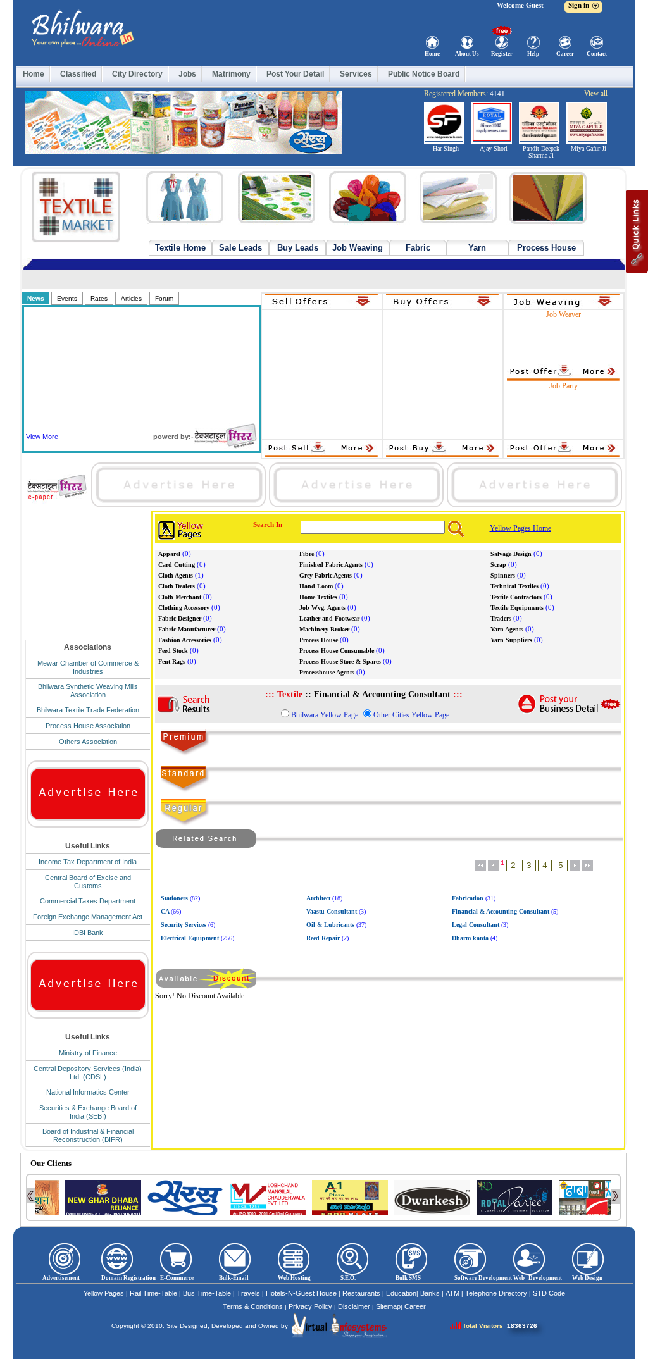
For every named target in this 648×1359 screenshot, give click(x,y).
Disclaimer (354, 1306)
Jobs (187, 74)
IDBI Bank (87, 932)
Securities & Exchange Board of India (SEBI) (88, 1112)
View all (596, 93)
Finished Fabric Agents (331, 564)
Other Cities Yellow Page (411, 715)
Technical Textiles (514, 586)
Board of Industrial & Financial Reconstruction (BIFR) (88, 1135)
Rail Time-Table (153, 1293)
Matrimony (231, 74)
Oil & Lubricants (330, 924)
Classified (78, 74)
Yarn (477, 247)
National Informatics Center (88, 1092)
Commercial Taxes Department (87, 901)
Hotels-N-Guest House (301, 1293)
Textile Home (180, 247)
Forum (164, 298)
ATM (452, 1293)
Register (502, 54)
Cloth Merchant (179, 596)
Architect (318, 898)
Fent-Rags (171, 661)
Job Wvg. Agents (322, 607)
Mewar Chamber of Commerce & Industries (88, 667)
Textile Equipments (517, 607)
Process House (546, 247)
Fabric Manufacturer (186, 629)
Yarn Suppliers (511, 639)
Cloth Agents (175, 575)
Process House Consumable (336, 650)
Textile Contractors (516, 596)
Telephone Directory (496, 1293)
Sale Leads (240, 247)
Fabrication (467, 898)
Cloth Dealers (176, 586)
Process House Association (88, 725)
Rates (99, 298)
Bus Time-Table (207, 1293)
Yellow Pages (104, 1293)
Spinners (502, 575)
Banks (430, 1293)
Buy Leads (297, 247)
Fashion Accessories (184, 639)
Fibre (306, 553)
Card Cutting (176, 564)
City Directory (137, 74)
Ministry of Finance (88, 1053)
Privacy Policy (310, 1306)
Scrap (498, 564)
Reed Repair (323, 937)
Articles (131, 298)
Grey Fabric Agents (325, 575)
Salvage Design (511, 553)
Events (67, 298)
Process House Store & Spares (340, 661)
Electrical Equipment (190, 937)
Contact (597, 54)
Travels (248, 1293)
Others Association (88, 741)
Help (533, 54)
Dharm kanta (470, 937)
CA (165, 911)
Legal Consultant (475, 924)
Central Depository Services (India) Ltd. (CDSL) (88, 1073)
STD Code (549, 1293)
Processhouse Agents (326, 672)
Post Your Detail (295, 74)
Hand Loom (316, 586)
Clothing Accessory (183, 607)
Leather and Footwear (329, 618)
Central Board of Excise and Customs (88, 882)
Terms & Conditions (253, 1306)
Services (356, 74)
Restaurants (361, 1293)
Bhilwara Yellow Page (324, 715)
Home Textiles (318, 596)
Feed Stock (173, 650)
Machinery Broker (324, 629)
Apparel (169, 553)
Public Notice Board (423, 74)
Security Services (183, 924)
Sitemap (388, 1306)
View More (42, 436)
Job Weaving (357, 247)
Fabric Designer (179, 618)
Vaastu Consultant (331, 911)
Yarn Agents (506, 629)
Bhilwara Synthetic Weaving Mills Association (88, 690)
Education (401, 1293)
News (35, 298)
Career (565, 54)
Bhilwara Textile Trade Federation (88, 710)
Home (432, 54)
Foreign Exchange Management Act (87, 917)
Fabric (418, 247)
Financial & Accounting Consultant (500, 911)
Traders (500, 618)
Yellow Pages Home (520, 528)
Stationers (174, 898)
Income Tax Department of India (88, 862)
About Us (467, 54)
